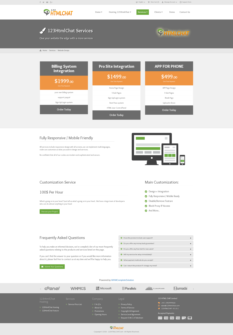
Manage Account (170, 2)
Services (52, 50)
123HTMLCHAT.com (115, 332)
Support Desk (186, 2)
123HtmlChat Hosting (50, 307)
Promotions (99, 311)
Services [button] (142, 12)
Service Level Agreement (130, 314)
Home (45, 50)
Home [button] (98, 12)
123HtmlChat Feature (50, 310)
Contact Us (184, 12)
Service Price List (75, 304)
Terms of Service (127, 307)
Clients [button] (157, 12)
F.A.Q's (98, 304)
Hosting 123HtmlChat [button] (119, 12)
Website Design (63, 50)
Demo (172, 12)
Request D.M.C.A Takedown (132, 318)
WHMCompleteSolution (122, 280)
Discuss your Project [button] (49, 211)
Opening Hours (101, 314)
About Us (98, 307)
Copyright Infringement (130, 311)
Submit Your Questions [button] (54, 266)
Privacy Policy (126, 304)
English (141, 2)
